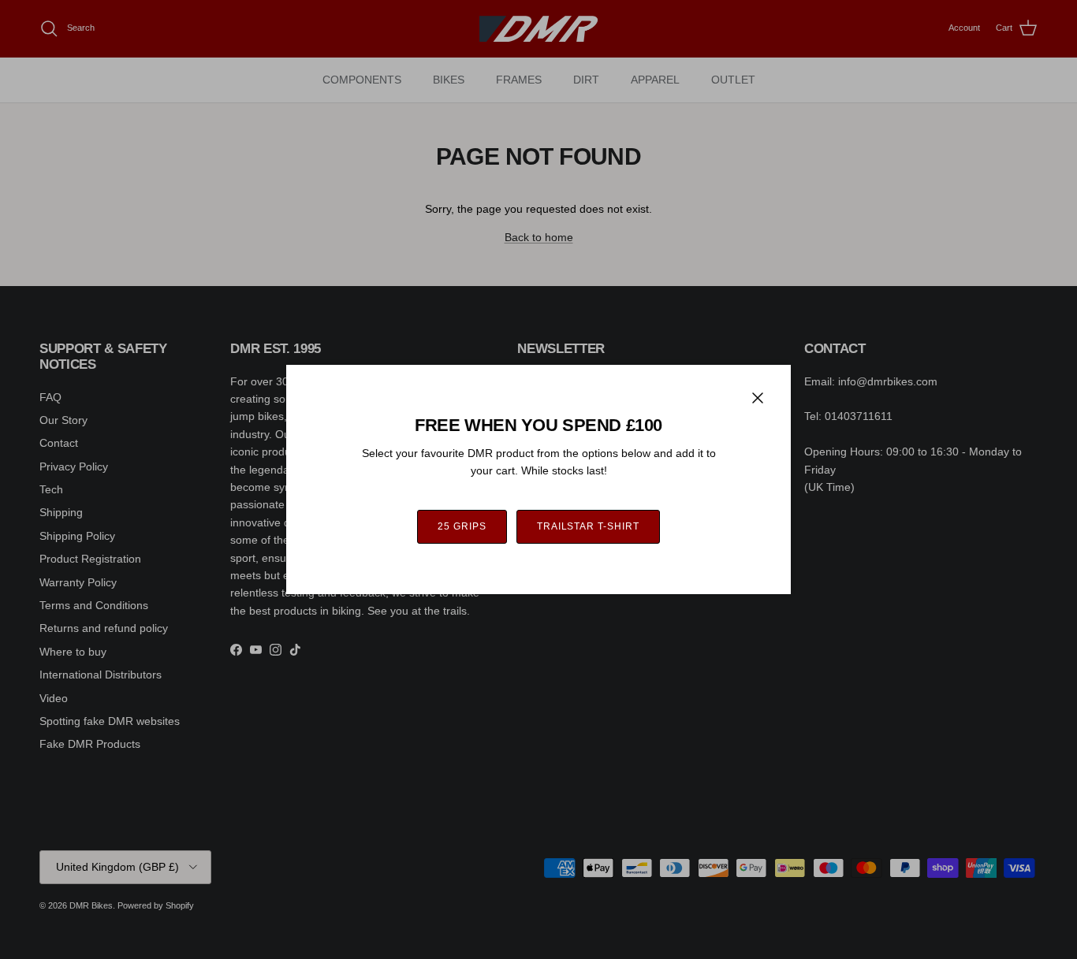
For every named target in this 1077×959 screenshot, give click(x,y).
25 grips (462, 526)
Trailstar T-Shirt (588, 526)
